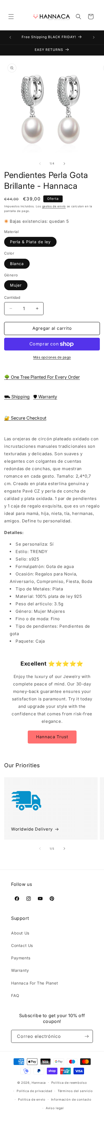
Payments (21, 958)
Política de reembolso (69, 1083)
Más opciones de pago (52, 357)
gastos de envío (54, 206)
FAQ (15, 995)
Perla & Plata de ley (30, 241)
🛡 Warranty (45, 396)
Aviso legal (55, 1108)
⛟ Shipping (17, 396)
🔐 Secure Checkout (25, 418)
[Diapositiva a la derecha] (64, 164)
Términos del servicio (75, 1091)
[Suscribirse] (86, 1036)
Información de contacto (71, 1099)
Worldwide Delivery (32, 829)
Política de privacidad (34, 1091)
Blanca (17, 263)
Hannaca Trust (52, 736)
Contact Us (22, 945)
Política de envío (31, 1099)
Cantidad (12, 297)
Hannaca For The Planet (34, 983)
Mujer (16, 285)
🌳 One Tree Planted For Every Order (42, 377)
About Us (20, 933)
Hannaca (39, 1082)
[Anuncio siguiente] (94, 37)
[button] (11, 17)
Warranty (20, 970)
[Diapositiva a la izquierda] (40, 164)
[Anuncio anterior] (10, 37)
